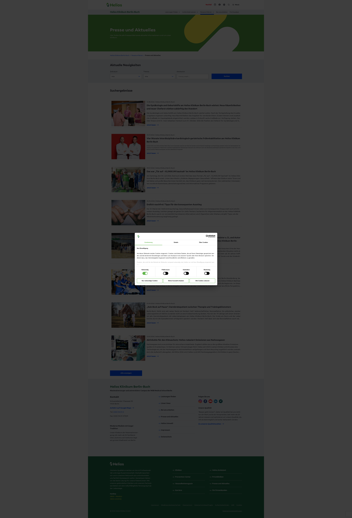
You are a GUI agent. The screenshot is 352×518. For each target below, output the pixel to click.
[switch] (165, 273)
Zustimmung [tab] (148, 242)
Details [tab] (176, 242)
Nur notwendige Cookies (150, 280)
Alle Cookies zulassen (202, 280)
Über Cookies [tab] (203, 242)
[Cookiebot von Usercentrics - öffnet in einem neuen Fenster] (207, 236)
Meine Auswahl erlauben (176, 280)
